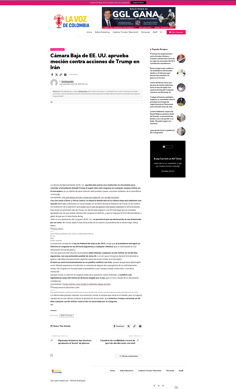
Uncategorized (57, 49)
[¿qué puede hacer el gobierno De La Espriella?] (181, 131)
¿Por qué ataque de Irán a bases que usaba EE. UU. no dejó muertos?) (90, 197)
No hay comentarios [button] (130, 356)
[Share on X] (56, 75)
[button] (61, 75)
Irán (58, 194)
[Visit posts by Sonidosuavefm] (54, 82)
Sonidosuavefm (67, 81)
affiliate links (82, 91)
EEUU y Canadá (66, 315)
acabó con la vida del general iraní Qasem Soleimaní (102, 206)
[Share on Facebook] (52, 75)
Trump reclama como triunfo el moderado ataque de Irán (86, 284)
